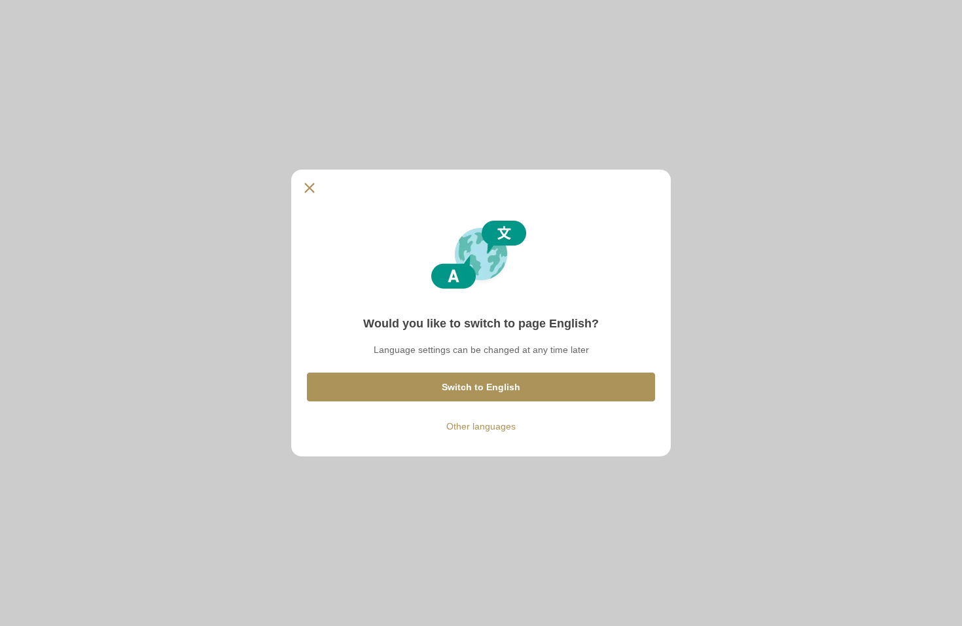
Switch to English (481, 387)
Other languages (481, 426)
